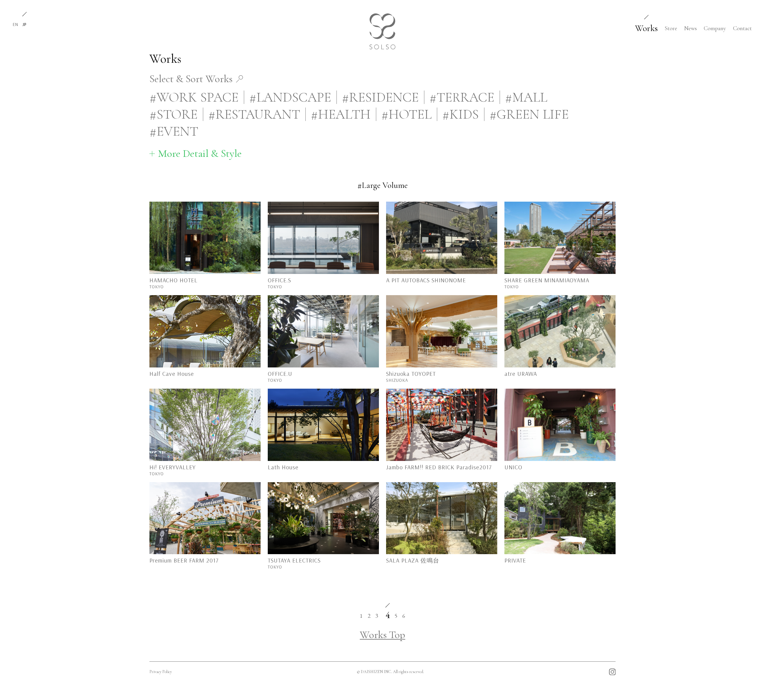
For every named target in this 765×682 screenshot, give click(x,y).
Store (671, 28)
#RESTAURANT (254, 114)
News (690, 28)
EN (15, 24)
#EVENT (173, 131)
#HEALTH (341, 114)
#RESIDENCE (380, 97)
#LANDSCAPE (290, 97)
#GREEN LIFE (529, 114)
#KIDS (460, 114)
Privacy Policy (160, 671)
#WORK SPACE (193, 97)
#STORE (173, 114)
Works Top (382, 635)
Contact (742, 28)
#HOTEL (406, 114)
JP (24, 24)
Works (646, 28)
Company (715, 28)
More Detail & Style (200, 153)
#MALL (526, 97)
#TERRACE (461, 97)
